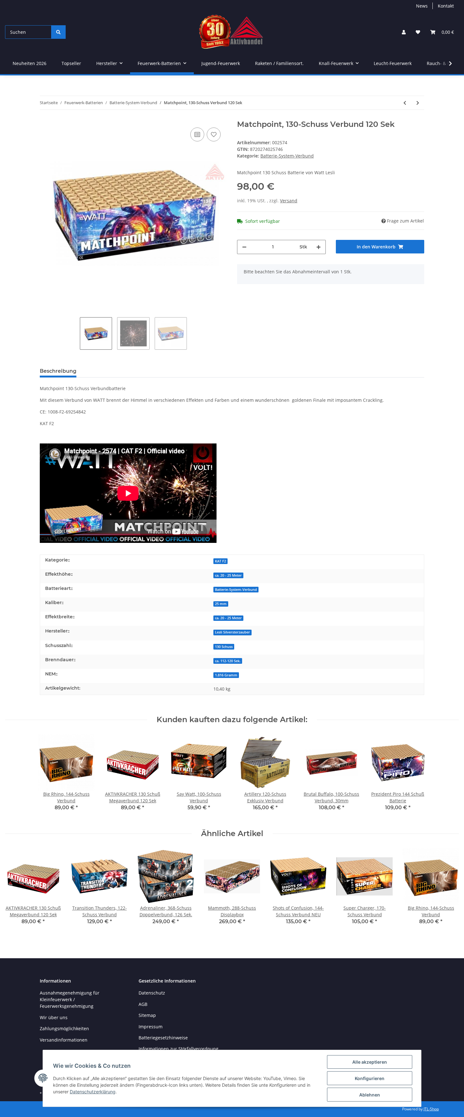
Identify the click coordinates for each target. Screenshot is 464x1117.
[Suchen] (58, 32)
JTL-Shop (431, 1109)
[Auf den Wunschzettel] (214, 134)
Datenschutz (152, 993)
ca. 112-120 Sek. (228, 661)
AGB (143, 1004)
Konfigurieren (369, 1078)
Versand (288, 201)
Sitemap (147, 1015)
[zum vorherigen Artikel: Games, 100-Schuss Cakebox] (404, 103)
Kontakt (446, 6)
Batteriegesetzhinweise (163, 1038)
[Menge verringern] (244, 247)
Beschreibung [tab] (58, 371)
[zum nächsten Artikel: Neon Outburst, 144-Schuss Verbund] (417, 103)
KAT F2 (220, 561)
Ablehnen (369, 1094)
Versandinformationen (63, 1040)
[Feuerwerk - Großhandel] (231, 32)
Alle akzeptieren (369, 1062)
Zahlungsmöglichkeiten (64, 1028)
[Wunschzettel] (418, 32)
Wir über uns (54, 1017)
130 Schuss (224, 647)
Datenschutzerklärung (93, 1091)
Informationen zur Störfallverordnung (178, 1049)
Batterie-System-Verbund (287, 156)
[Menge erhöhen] (318, 247)
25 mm (221, 604)
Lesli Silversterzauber (232, 632)
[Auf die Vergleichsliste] (197, 134)
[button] (404, 32)
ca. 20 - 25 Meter (228, 575)
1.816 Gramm (226, 675)
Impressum (151, 1027)
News (422, 6)
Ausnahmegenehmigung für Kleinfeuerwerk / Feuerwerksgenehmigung (69, 999)
